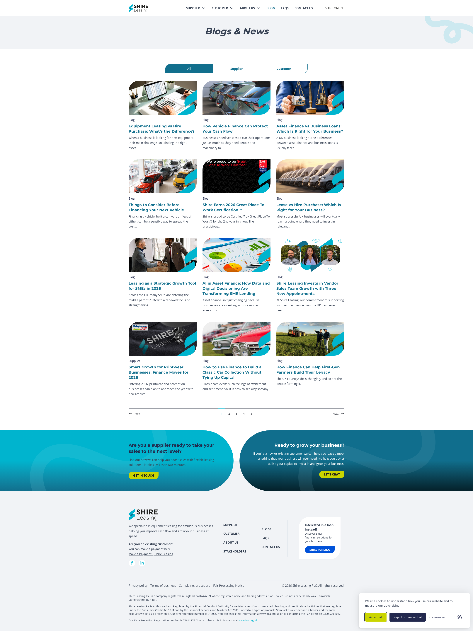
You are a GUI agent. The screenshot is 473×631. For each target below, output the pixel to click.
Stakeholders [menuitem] (234, 551)
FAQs (285, 8)
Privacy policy (138, 586)
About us (247, 8)
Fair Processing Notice (228, 586)
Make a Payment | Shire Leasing (151, 554)
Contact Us (304, 8)
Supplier (193, 8)
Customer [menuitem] (231, 534)
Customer (220, 8)
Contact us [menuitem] (270, 547)
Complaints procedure (194, 586)
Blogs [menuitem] (266, 529)
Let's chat (332, 474)
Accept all (375, 617)
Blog (271, 8)
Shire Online (334, 8)
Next (335, 413)
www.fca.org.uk (269, 613)
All (189, 69)
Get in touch (143, 475)
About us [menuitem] (230, 543)
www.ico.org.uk (248, 620)
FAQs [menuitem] (265, 538)
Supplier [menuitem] (230, 525)
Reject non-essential (408, 617)
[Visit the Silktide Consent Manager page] (459, 617)
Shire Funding (319, 549)
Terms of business (163, 586)
